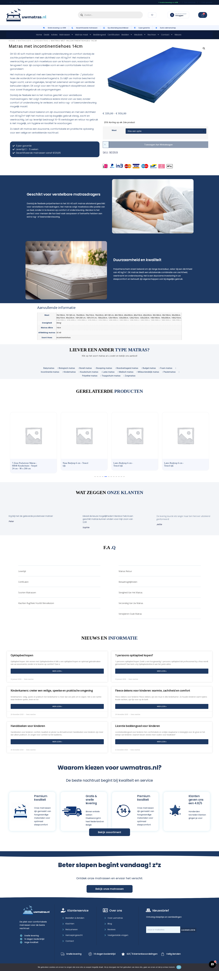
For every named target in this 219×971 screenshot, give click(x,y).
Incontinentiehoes (63, 337)
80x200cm (128, 315)
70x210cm (90, 315)
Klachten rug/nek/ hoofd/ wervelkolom (36, 600)
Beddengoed (99, 34)
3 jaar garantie (206, 2)
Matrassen (64, 34)
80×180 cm (109, 315)
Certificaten (114, 34)
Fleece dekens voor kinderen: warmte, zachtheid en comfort (152, 688)
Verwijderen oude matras (130, 611)
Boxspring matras (104, 368)
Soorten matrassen (27, 589)
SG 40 (58, 332)
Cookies (195, 962)
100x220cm (102, 317)
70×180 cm (70, 315)
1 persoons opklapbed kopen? (134, 652)
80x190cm (119, 315)
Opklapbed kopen (22, 652)
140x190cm (155, 317)
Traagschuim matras (111, 376)
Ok (179, 967)
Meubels (138, 34)
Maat (114, 130)
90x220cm (70, 317)
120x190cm (113, 317)
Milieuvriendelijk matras (148, 372)
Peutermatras (169, 372)
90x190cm (166, 315)
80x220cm (147, 315)
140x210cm (176, 317)
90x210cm (60, 317)
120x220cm (144, 317)
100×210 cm (92, 317)
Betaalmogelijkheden (128, 579)
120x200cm (123, 317)
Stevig (58, 323)
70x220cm (99, 315)
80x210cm (138, 315)
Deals (46, 34)
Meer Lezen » (57, 668)
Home (39, 34)
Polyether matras (89, 376)
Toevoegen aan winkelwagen (158, 144)
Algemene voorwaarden (177, 962)
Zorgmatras (41, 41)
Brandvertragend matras (127, 368)
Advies (54, 34)
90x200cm (176, 315)
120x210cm (134, 317)
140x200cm (165, 317)
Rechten (152, 34)
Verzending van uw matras (131, 600)
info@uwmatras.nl (33, 2)
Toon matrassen (190, 2)
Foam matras (166, 368)
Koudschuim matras (89, 372)
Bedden (125, 34)
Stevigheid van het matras (130, 589)
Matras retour (125, 568)
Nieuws (178, 34)
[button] (204, 48)
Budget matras (149, 368)
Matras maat (81, 34)
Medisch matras (126, 372)
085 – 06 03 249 (15, 2)
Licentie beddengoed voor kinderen (137, 723)
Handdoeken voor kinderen (28, 723)
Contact (165, 34)
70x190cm (60, 315)
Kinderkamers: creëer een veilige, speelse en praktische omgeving (52, 688)
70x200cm (80, 315)
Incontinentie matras (50, 372)
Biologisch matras (67, 368)
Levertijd (22, 568)
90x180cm (157, 315)
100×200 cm (80, 317)
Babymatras (48, 368)
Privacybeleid (157, 962)
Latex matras (108, 372)
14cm (58, 327)
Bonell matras (85, 368)
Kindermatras (70, 372)
